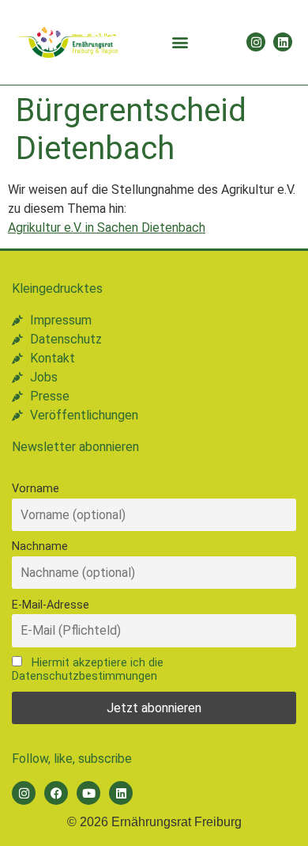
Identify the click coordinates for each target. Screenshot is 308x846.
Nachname (40, 546)
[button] (180, 42)
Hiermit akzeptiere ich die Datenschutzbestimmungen (87, 669)
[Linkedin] (282, 41)
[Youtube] (88, 793)
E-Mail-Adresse (50, 605)
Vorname (35, 488)
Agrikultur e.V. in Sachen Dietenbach (106, 227)
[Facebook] (56, 793)
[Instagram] (255, 41)
